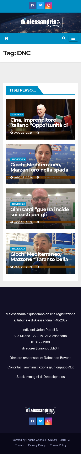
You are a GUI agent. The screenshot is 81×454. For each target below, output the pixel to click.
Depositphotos (54, 377)
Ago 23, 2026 (23, 132)
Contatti (19, 445)
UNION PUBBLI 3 (59, 439)
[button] (63, 38)
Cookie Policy (58, 445)
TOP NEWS (17, 114)
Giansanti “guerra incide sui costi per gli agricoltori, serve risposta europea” (39, 217)
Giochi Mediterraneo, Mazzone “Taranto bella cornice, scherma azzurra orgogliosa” (39, 262)
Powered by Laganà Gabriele (29, 439)
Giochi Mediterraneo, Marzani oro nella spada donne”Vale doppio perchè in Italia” (39, 172)
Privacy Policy (37, 445)
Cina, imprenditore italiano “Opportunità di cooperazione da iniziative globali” (39, 127)
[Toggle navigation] (73, 38)
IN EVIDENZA (18, 159)
